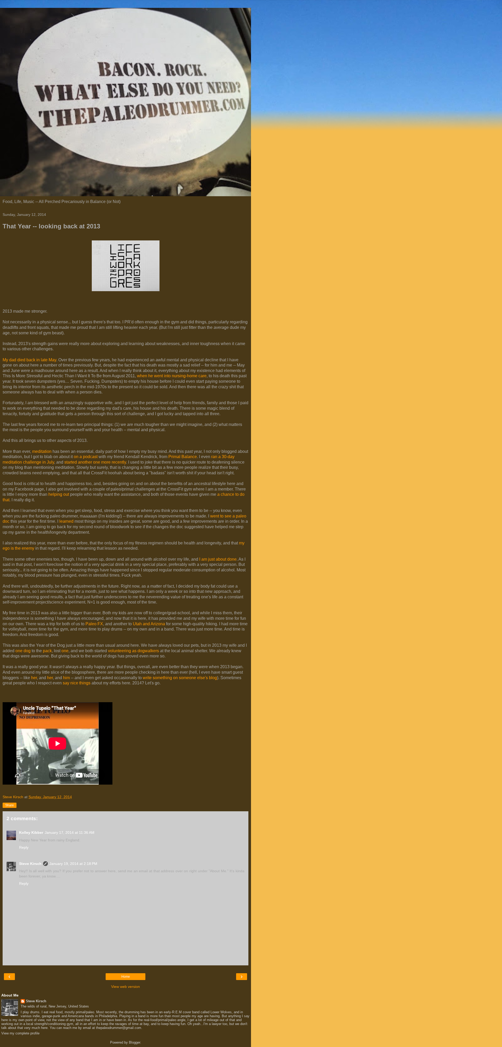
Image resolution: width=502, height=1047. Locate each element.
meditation (42, 451)
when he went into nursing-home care (172, 376)
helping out (58, 494)
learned (66, 521)
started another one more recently (95, 462)
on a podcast (86, 456)
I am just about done (218, 559)
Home (125, 976)
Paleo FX (94, 624)
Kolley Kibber (31, 832)
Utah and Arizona (149, 624)
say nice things (76, 683)
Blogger (134, 1042)
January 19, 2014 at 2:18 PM (73, 864)
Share (9, 805)
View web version (125, 986)
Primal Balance (182, 456)
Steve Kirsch (30, 864)
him (66, 678)
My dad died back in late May (29, 360)
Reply (23, 847)
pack (47, 651)
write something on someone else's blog (180, 678)
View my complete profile (20, 1033)
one (65, 651)
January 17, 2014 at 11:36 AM (69, 832)
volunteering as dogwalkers (133, 651)
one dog (23, 651)
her (34, 678)
